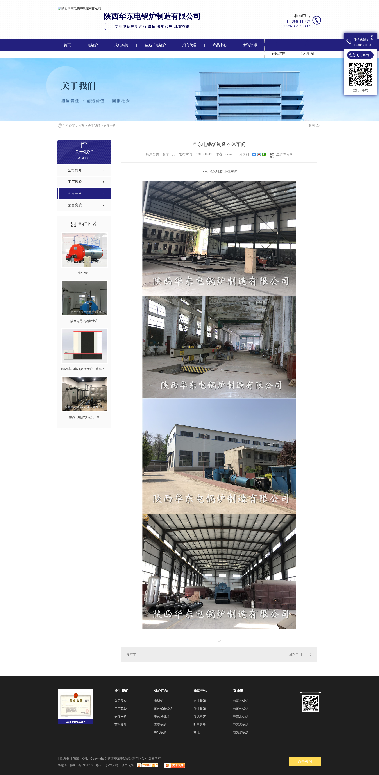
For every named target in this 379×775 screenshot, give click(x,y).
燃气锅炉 (84, 273)
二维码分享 (284, 154)
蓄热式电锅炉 (155, 45)
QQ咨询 (363, 55)
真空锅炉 (160, 724)
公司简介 (149, 57)
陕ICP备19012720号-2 (85, 765)
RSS (76, 758)
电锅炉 (92, 45)
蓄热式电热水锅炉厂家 (84, 417)
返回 (311, 125)
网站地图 (64, 758)
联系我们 (180, 57)
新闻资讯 (250, 45)
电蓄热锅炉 (240, 700)
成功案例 (121, 45)
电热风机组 (161, 716)
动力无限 (128, 765)
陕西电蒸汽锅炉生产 (84, 321)
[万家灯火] (147, 765)
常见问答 (199, 716)
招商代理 (189, 45)
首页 (67, 45)
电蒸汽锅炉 (240, 724)
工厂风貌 (120, 708)
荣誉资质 (120, 724)
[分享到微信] (264, 154)
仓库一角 (110, 125)
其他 (196, 732)
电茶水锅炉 (240, 716)
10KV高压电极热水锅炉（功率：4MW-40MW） (84, 369)
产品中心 (220, 45)
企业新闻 (199, 700)
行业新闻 (199, 708)
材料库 (294, 654)
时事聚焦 (199, 724)
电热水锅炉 (240, 732)
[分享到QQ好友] (259, 154)
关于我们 (94, 125)
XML (85, 758)
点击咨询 (305, 761)
